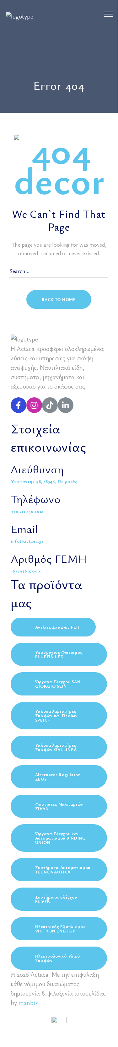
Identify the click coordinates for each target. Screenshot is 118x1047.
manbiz (28, 1002)
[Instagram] (34, 405)
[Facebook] (18, 405)
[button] (58, 299)
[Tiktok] (50, 405)
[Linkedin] (65, 405)
